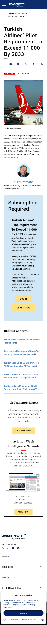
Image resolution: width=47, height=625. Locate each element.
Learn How (23, 308)
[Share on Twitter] (26, 64)
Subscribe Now (22, 430)
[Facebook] (8, 548)
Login (23, 299)
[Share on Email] (11, 64)
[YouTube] (13, 548)
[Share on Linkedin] (18, 64)
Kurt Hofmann (9, 73)
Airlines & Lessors (16, 16)
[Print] (42, 64)
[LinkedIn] (18, 548)
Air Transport (21, 14)
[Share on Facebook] (34, 64)
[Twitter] (3, 548)
